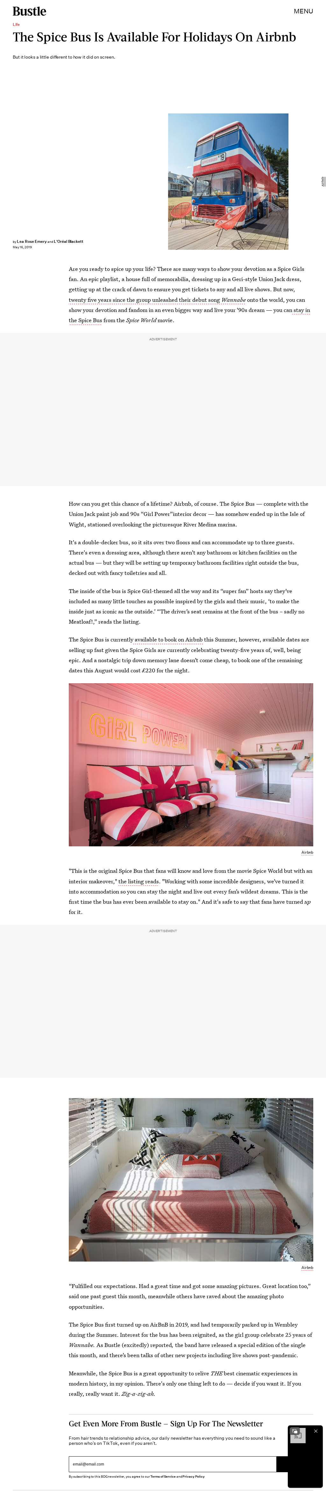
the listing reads (138, 881)
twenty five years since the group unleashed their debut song (157, 299)
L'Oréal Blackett (68, 241)
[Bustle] (29, 11)
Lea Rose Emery (32, 241)
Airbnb (323, 181)
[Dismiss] (316, 1431)
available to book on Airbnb (168, 639)
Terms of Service (162, 1476)
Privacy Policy (193, 1476)
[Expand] (295, 1431)
